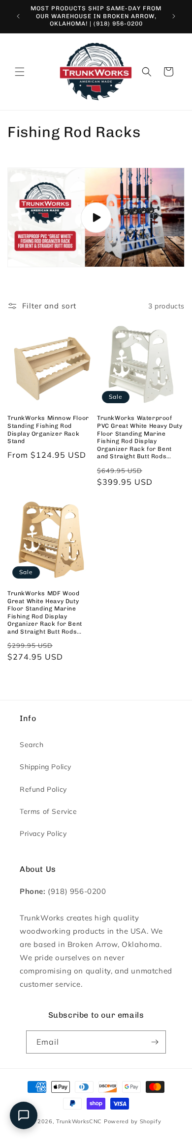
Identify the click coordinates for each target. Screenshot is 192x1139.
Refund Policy (43, 789)
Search (32, 744)
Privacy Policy (43, 833)
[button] (20, 72)
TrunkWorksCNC (79, 1121)
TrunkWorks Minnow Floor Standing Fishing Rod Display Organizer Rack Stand (48, 429)
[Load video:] (96, 217)
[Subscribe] (154, 1042)
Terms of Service (48, 811)
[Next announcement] (174, 16)
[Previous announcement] (18, 16)
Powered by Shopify (132, 1121)
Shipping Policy (45, 766)
